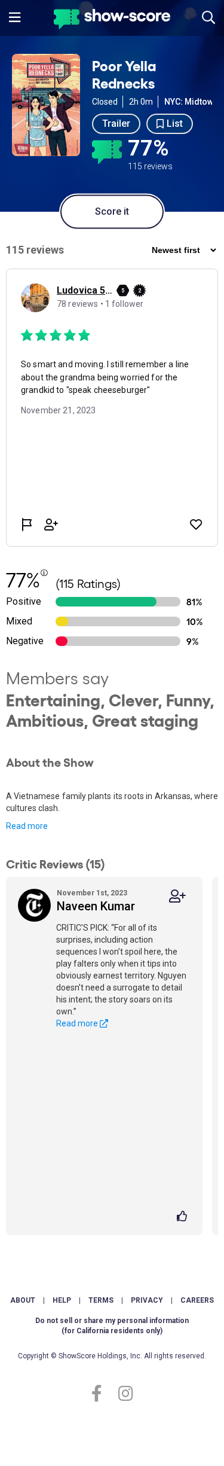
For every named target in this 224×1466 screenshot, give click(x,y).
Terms (100, 1300)
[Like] (184, 1217)
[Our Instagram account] (122, 1394)
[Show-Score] (112, 20)
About (22, 1300)
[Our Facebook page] (101, 1394)
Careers (197, 1300)
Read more (27, 826)
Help (62, 1300)
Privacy (147, 1300)
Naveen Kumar (96, 906)
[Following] (177, 896)
